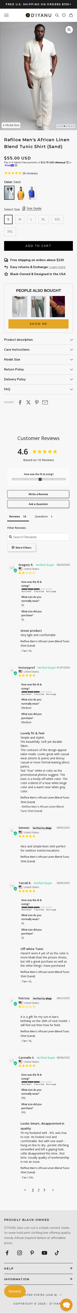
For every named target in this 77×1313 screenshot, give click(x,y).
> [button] (53, 1190)
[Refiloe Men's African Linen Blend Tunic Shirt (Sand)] (9, 192)
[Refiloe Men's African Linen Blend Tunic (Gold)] (20, 193)
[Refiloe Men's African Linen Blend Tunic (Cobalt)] (32, 193)
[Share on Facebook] (20, 402)
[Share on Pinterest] (37, 402)
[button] (66, 1305)
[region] (38, 76)
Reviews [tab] (14, 516)
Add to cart (38, 246)
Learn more (57, 267)
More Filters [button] (23, 547)
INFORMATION (17, 1279)
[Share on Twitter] (28, 402)
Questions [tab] (41, 516)
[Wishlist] (64, 15)
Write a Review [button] (38, 494)
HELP (9, 1268)
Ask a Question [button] (38, 504)
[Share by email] (45, 402)
